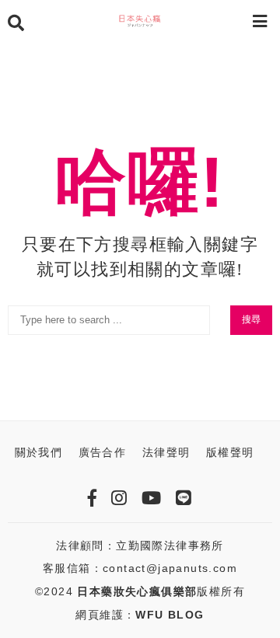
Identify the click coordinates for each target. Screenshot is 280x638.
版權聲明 (230, 452)
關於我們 (39, 452)
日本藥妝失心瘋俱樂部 (137, 591)
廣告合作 (103, 452)
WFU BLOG (169, 614)
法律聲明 (166, 452)
